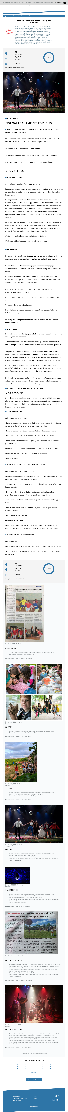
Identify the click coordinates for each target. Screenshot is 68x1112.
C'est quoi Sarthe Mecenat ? (20, 1098)
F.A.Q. (35, 1098)
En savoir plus (58, 2)
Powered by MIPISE (34, 1106)
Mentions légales (17, 1100)
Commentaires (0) (25, 16)
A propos (6, 16)
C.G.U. (35, 1096)
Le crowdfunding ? (17, 1096)
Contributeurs (15, 16)
